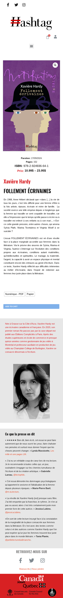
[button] (31, 46)
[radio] (14, 294)
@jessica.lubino (12, 512)
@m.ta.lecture (12, 492)
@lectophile (18, 475)
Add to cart (11, 306)
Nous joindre (38, 569)
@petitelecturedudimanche (18, 540)
